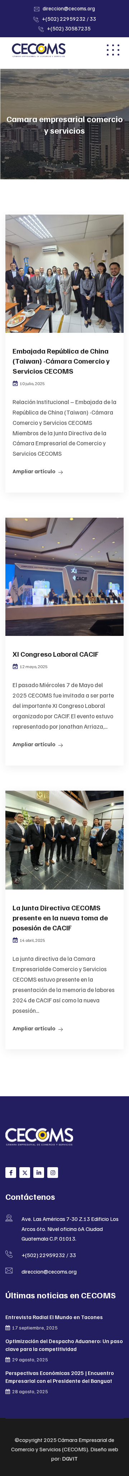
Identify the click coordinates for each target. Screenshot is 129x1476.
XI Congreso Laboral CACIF (56, 653)
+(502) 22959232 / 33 (69, 18)
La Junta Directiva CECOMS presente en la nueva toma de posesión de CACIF (60, 917)
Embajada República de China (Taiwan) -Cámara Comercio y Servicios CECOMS (61, 360)
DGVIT (70, 1458)
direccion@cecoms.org (69, 8)
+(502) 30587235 (69, 28)
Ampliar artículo (34, 471)
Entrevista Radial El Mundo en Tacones (54, 1317)
